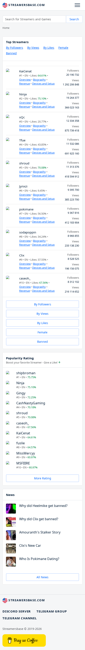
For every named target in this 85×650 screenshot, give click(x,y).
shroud (24, 163)
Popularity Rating (20, 358)
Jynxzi (23, 186)
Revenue (24, 83)
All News (42, 577)
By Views (33, 48)
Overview (25, 79)
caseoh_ (25, 278)
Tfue (22, 140)
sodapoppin (27, 232)
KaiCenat (25, 71)
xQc (22, 117)
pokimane (26, 209)
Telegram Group (52, 611)
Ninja (23, 94)
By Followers (14, 48)
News (10, 495)
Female (63, 48)
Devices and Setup (43, 83)
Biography (39, 79)
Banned (11, 53)
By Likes (48, 48)
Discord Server (16, 611)
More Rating (42, 478)
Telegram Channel (19, 618)
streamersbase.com (26, 5)
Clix (21, 255)
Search (74, 19)
